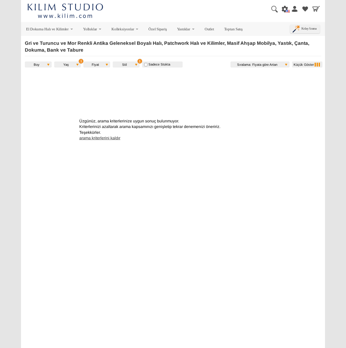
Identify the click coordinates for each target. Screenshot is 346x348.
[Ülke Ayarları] (283, 9)
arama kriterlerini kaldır (99, 138)
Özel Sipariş (157, 29)
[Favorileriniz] (305, 9)
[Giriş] (294, 9)
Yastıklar (186, 30)
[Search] (272, 9)
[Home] (65, 11)
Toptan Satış (233, 29)
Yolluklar (92, 30)
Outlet (209, 29)
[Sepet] (316, 9)
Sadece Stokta (158, 64)
